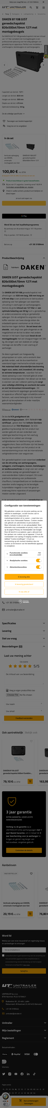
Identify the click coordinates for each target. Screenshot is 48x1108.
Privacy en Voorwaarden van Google (27, 530)
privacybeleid (32, 525)
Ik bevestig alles (24, 576)
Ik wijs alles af (24, 591)
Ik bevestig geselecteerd (24, 584)
